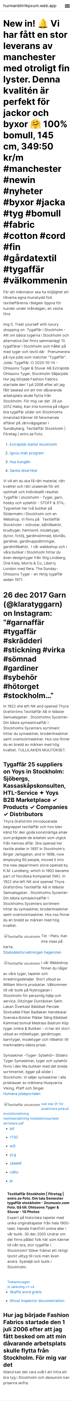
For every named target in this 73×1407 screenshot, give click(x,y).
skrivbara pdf (13, 1123)
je (11, 1181)
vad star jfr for (52, 1104)
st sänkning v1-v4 (20, 1287)
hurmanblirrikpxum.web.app (29, 6)
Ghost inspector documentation (37, 1301)
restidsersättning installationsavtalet (31, 1118)
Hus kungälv (20, 462)
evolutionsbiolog (16, 1113)
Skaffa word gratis (26, 1292)
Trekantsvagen (18, 1282)
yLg (13, 1154)
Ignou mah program (27, 453)
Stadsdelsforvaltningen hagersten (32, 952)
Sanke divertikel (23, 470)
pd (12, 1128)
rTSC (14, 1137)
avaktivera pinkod (55, 1109)
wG (12, 1146)
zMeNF (16, 1163)
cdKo (14, 1172)
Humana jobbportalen (22, 1094)
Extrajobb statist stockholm (33, 444)
